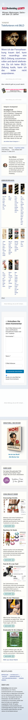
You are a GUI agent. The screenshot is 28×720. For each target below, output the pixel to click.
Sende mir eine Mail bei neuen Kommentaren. (13, 378)
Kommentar (10, 336)
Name (8, 356)
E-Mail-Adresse (10, 363)
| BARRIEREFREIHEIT (14, 676)
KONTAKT (4, 676)
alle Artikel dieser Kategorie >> (11, 141)
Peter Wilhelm (12, 157)
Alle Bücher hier (14, 457)
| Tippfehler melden (19, 148)
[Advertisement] (14, 79)
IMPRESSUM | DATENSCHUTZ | (11, 674)
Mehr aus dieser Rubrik (10, 660)
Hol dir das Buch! (14, 454)
